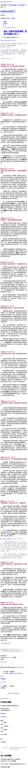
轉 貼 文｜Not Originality (16, 673)
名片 (5, 25)
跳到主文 (3, 15)
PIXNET (7, 747)
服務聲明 (16, 749)
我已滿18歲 (3, 767)
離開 (9, 767)
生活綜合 (12, 18)
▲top (2, 676)
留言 (13, 667)
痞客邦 (9, 667)
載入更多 (3, 678)
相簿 (5, 21)
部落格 (5, 23)
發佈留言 (3, 688)
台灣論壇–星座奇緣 (10, 37)
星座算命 (12, 671)
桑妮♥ (2, 659)
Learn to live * (8, 11)
